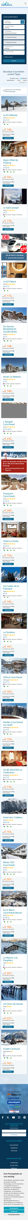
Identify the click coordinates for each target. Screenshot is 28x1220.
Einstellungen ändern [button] (14, 1214)
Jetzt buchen (8, 138)
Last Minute (14, 1163)
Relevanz (24, 78)
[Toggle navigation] (25, 3)
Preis (18, 80)
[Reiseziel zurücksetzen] (22, 22)
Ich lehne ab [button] (14, 1211)
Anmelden (15, 1135)
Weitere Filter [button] (9, 57)
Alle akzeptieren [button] (14, 1208)
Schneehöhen (14, 1145)
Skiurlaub (14, 1151)
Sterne (25, 80)
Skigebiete (14, 1148)
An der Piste (14, 1165)
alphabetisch (10, 80)
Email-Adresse (14, 1128)
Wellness (14, 1168)
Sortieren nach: (14, 78)
